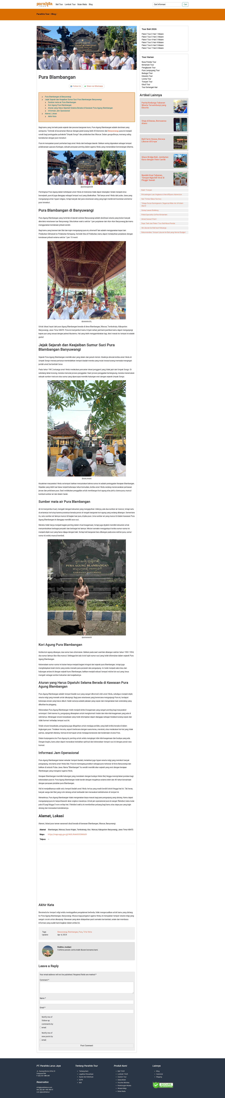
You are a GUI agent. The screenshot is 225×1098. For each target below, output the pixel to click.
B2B (80, 1082)
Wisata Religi (122, 1088)
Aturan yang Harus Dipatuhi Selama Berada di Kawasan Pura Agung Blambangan (80, 108)
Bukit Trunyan (146, 190)
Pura (80, 932)
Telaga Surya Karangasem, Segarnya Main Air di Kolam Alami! (162, 204)
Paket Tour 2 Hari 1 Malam (153, 34)
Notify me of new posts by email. (47, 1036)
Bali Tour (59, 4)
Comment (44, 980)
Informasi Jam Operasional (59, 111)
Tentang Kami (83, 1071)
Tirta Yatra (87, 932)
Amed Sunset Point (148, 219)
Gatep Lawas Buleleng (149, 210)
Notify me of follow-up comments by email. (47, 1022)
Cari (185, 4)
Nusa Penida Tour (149, 62)
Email (42, 1007)
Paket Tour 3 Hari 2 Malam (153, 37)
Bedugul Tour (147, 73)
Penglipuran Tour (149, 68)
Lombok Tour (70, 4)
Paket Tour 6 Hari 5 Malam (153, 45)
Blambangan (73, 932)
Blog (91, 4)
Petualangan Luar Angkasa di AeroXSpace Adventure (161, 195)
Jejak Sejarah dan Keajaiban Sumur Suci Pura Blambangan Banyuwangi (73, 99)
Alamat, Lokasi (51, 113)
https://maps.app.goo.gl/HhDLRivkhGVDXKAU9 (67, 834)
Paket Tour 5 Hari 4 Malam (153, 42)
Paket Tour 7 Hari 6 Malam (153, 48)
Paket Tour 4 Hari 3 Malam (153, 40)
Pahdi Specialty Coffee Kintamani (154, 215)
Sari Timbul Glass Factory (151, 199)
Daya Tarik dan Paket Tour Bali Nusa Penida (158, 223)
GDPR (81, 1080)
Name (43, 998)
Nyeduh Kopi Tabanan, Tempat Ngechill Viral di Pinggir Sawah (153, 177)
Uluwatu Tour (147, 76)
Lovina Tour (146, 79)
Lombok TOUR (123, 1074)
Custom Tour (122, 1077)
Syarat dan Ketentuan (86, 1077)
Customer (159, 1074)
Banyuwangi (113, 131)
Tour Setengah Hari (150, 87)
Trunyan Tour (147, 82)
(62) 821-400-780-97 (46, 1090)
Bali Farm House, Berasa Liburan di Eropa (153, 140)
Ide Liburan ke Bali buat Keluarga (153, 228)
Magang (159, 1077)
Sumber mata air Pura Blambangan (62, 102)
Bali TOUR (121, 1071)
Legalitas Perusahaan (86, 1074)
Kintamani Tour (148, 65)
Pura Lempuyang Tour (151, 70)
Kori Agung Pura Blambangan (59, 105)
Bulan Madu (82, 4)
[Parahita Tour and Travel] (45, 4)
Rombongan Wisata (124, 1085)
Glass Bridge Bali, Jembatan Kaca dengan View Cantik (155, 158)
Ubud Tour (146, 84)
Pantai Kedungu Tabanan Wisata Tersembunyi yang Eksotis (154, 105)
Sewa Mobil (122, 1080)
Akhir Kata (52, 116)
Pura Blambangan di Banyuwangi (58, 97)
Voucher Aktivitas (123, 1082)
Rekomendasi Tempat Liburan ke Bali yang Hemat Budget (163, 232)
